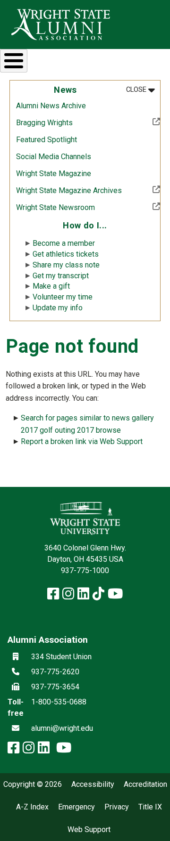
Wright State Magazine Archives (88, 190)
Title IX (150, 807)
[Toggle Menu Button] (13, 61)
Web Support (89, 829)
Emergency (76, 807)
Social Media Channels (53, 156)
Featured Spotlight (46, 139)
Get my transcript (61, 275)
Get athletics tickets (66, 254)
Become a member (64, 243)
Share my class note (66, 264)
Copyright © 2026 (32, 784)
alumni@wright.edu (62, 728)
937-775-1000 (85, 570)
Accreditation (145, 784)
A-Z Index (32, 807)
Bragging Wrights (75, 122)
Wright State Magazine (53, 173)
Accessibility (92, 784)
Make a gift (51, 286)
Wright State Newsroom (86, 207)
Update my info (58, 307)
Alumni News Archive (51, 105)
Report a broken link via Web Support (82, 441)
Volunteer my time (63, 296)
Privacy (116, 807)
